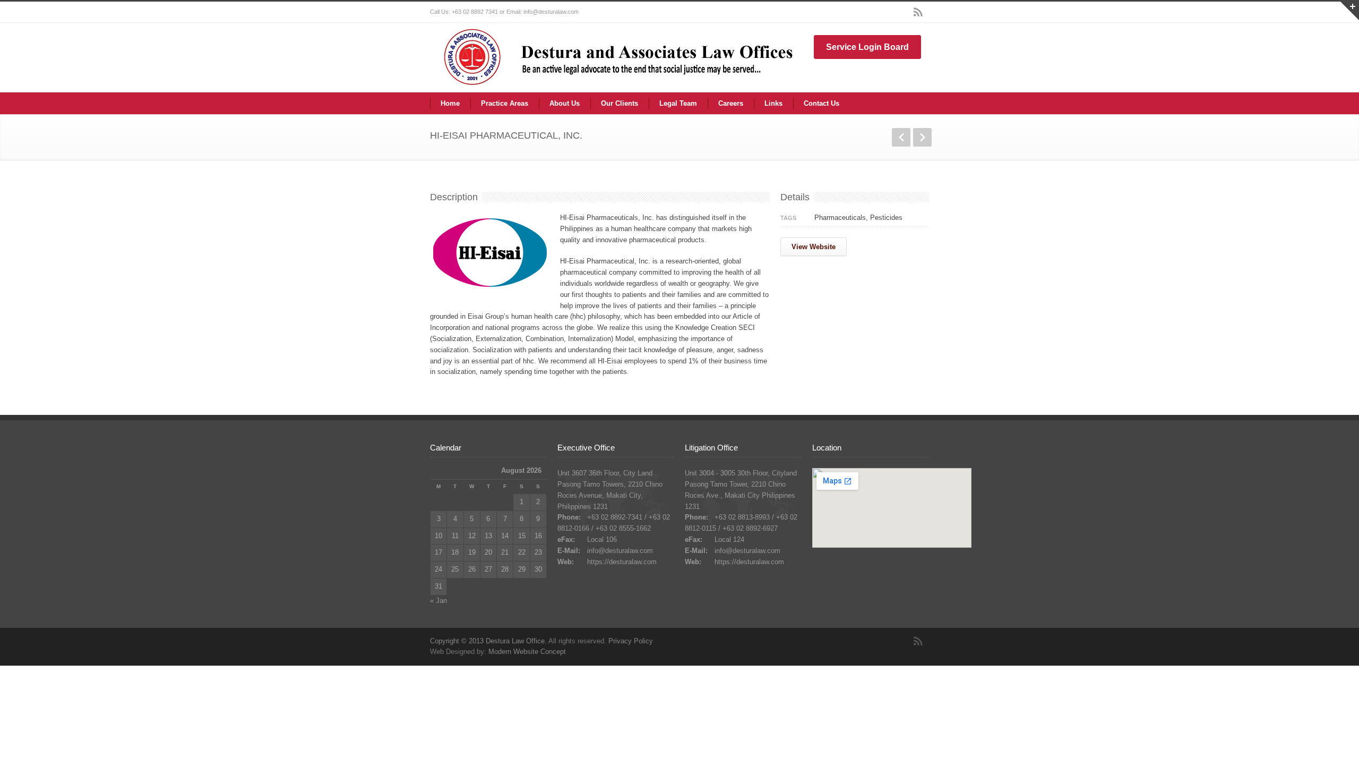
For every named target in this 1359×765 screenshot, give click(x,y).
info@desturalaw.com (620, 551)
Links (773, 103)
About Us (564, 103)
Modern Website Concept (527, 652)
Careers (730, 103)
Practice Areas (504, 103)
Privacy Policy (630, 641)
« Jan (438, 601)
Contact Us (821, 103)
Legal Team (678, 103)
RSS (918, 12)
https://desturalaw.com (622, 562)
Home (450, 103)
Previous (901, 137)
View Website (814, 247)
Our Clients (619, 103)
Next (922, 137)
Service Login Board (867, 47)
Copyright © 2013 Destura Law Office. (488, 641)
